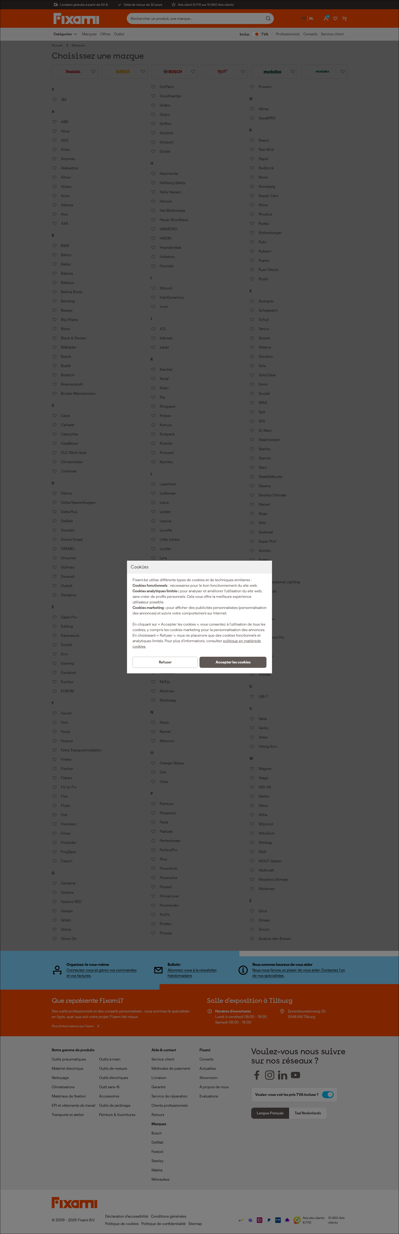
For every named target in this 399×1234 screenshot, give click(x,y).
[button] (233, 662)
